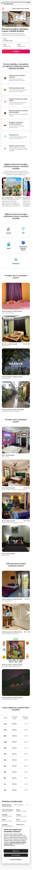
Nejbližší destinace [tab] (7, 805)
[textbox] (9, 46)
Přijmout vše (16, 851)
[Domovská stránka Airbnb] (3, 8)
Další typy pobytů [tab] (19, 805)
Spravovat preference (16, 859)
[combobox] (16, 41)
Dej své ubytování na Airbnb (20, 8)
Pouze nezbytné (16, 855)
